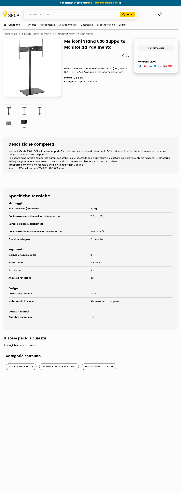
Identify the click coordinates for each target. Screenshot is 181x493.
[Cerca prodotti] (127, 14)
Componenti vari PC (66, 34)
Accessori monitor (21, 366)
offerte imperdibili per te (105, 2)
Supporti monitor (85, 34)
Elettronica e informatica (43, 34)
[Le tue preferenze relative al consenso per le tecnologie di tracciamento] (176, 488)
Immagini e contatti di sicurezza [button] (22, 345)
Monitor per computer (99, 366)
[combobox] (80, 14)
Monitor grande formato (59, 366)
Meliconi (78, 77)
